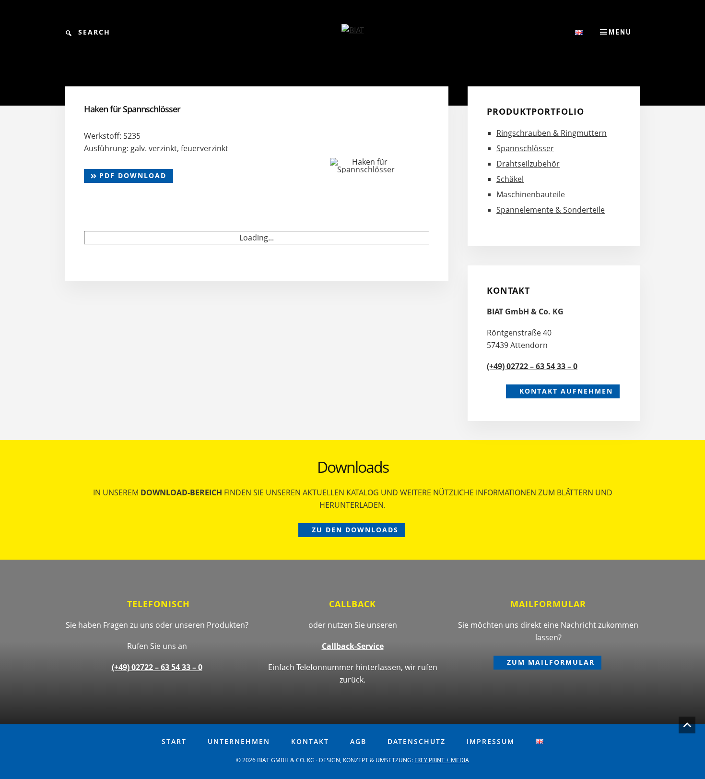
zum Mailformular (551, 662)
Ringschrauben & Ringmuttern (551, 133)
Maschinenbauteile (530, 194)
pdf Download (131, 175)
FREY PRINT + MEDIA (441, 760)
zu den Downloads (355, 529)
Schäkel (510, 179)
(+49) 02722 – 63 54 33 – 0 (532, 366)
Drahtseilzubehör (528, 163)
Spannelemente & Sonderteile (550, 209)
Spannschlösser (525, 148)
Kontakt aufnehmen (566, 390)
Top (687, 725)
